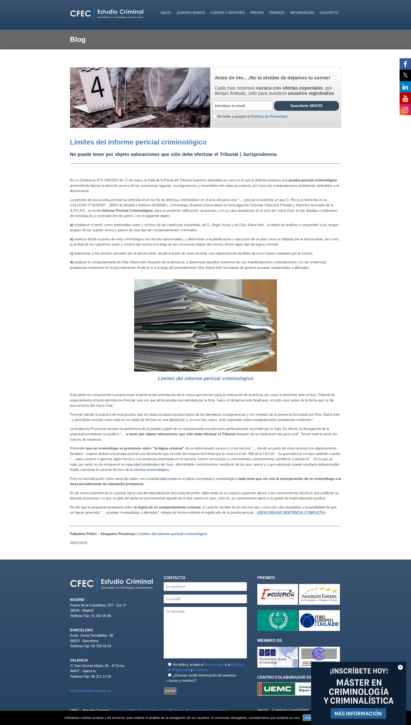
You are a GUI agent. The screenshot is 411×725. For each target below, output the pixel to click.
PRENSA (257, 12)
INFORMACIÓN (302, 12)
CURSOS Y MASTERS (227, 12)
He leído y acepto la (252, 116)
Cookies (200, 670)
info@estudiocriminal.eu (90, 691)
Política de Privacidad (151, 710)
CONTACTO (329, 12)
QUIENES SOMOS (191, 12)
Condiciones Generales (207, 710)
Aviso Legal (214, 664)
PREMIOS (276, 12)
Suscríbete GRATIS (306, 106)
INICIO (166, 12)
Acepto (310, 718)
